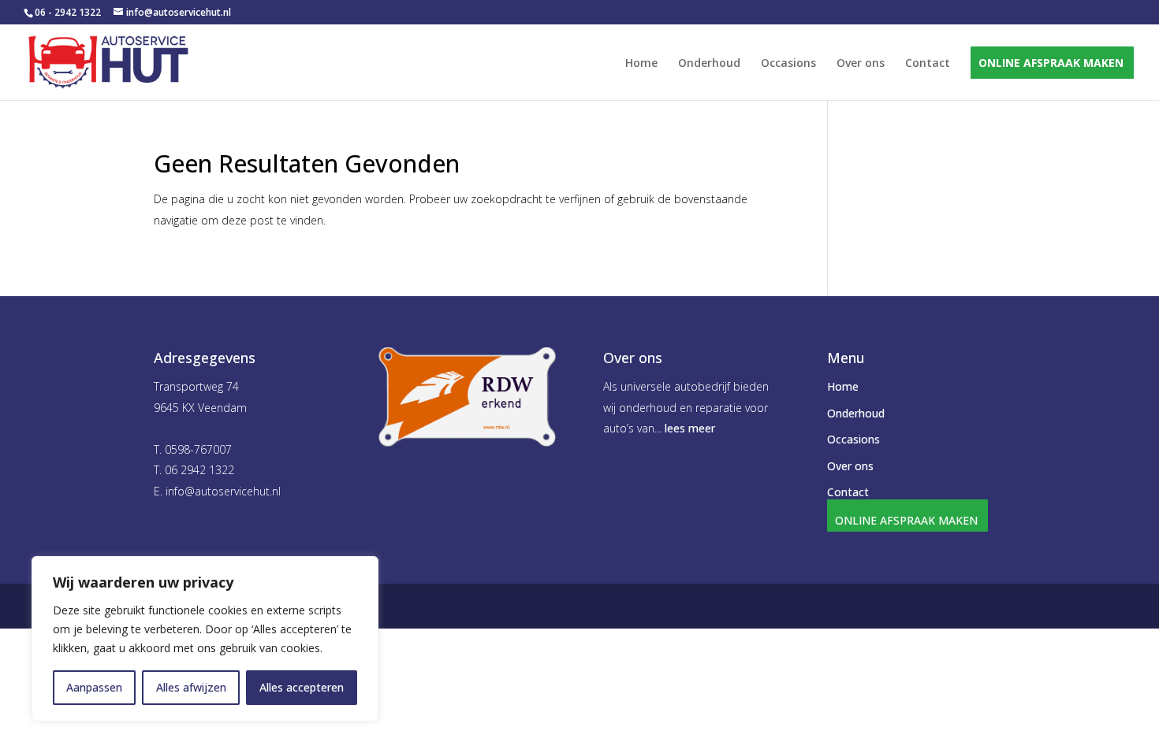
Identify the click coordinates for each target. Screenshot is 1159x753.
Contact (927, 63)
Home (641, 63)
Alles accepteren (301, 687)
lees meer (690, 428)
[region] (205, 638)
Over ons (861, 63)
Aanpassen (94, 687)
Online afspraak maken (1051, 63)
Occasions (788, 63)
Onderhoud (709, 63)
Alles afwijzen (191, 687)
